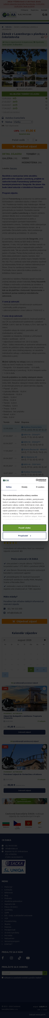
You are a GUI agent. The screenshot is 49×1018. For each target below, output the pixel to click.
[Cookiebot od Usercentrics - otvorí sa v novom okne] (35, 480)
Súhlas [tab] (9, 487)
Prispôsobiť (23, 536)
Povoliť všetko (25, 528)
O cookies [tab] (40, 487)
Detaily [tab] (24, 487)
